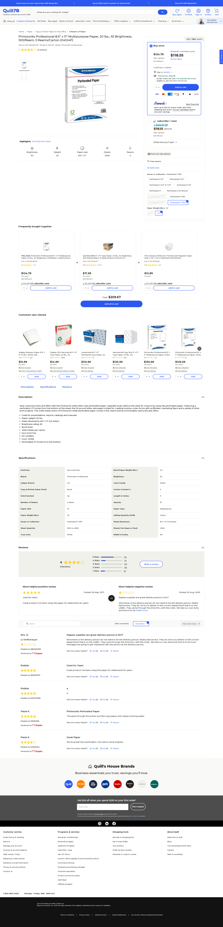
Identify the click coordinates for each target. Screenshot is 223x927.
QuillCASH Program (66, 846)
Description (27, 387)
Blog (169, 841)
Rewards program (65, 841)
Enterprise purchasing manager (71, 867)
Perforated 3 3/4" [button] (156, 202)
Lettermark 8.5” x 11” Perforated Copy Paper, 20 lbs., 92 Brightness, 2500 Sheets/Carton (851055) (93, 353)
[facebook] (114, 824)
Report (116, 651)
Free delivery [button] (88, 371)
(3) (125, 557)
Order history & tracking (13, 837)
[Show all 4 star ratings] (112, 560)
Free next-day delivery (160, 154)
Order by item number (122, 850)
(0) (125, 564)
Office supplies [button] (121, 21)
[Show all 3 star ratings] (111, 564)
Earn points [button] (194, 39)
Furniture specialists (66, 871)
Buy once (158, 45)
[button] (162, 12)
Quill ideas (62, 880)
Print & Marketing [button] (101, 21)
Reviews (67, 387)
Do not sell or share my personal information (147, 915)
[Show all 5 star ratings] (111, 557)
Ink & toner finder (120, 841)
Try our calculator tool (183, 110)
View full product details (41, 141)
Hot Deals (41, 21)
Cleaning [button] (162, 21)
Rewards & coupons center (124, 854)
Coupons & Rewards (26, 21)
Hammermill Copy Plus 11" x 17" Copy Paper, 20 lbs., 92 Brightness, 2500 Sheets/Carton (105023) (125, 353)
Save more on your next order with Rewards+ (37, 3)
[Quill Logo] (11, 10)
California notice (101, 915)
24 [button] (150, 213)
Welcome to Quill (174, 837)
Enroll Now (176, 59)
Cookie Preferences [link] (119, 915)
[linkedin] (107, 824)
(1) (125, 560)
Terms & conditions (67, 915)
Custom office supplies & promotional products (78, 858)
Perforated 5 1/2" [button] (177, 179)
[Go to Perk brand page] (105, 784)
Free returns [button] (155, 161)
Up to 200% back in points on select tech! (111, 3)
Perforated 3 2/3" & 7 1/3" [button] (160, 185)
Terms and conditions (98, 814)
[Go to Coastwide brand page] (81, 784)
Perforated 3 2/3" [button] (156, 197)
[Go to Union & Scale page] (142, 784)
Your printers (118, 846)
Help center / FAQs (11, 854)
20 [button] (158, 213)
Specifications (48, 387)
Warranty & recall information (15, 863)
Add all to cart (111, 304)
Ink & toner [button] (176, 21)
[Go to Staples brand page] (118, 784)
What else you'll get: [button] (164, 142)
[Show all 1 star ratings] (111, 571)
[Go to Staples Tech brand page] (130, 784)
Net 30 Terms (64, 854)
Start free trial (192, 104)
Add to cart (180, 87)
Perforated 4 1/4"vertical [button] (177, 191)
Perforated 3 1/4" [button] (184, 185)
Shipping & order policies (14, 858)
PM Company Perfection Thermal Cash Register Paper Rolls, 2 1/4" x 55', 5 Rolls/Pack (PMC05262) (168, 257)
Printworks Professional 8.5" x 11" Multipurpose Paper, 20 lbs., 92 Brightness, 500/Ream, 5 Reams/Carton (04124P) (46, 257)
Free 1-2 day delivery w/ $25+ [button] (31, 371)
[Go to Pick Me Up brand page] (93, 784)
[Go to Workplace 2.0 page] (154, 784)
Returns (6, 841)
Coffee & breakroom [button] (143, 21)
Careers (170, 850)
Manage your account (12, 846)
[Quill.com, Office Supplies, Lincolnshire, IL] (28, 904)
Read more (142, 610)
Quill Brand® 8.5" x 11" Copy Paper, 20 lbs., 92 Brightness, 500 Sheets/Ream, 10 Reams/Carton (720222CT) (107, 257)
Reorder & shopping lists (123, 837)
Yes (93, 651)
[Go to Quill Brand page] (68, 784)
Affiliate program (65, 884)
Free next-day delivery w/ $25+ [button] (64, 371)
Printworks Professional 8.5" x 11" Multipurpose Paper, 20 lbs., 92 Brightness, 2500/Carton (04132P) (157, 353)
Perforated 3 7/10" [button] (178, 202)
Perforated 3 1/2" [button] (156, 179)
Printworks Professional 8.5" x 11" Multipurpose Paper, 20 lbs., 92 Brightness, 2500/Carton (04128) (188, 353)
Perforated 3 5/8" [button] (177, 197)
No (104, 651)
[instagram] (100, 824)
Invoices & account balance (15, 850)
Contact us (8, 871)
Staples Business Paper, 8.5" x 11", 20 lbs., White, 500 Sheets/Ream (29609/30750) (32, 353)
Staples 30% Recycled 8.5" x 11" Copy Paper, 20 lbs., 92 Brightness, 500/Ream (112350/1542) (63, 353)
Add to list (154, 168)
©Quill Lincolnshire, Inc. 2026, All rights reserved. (54, 905)
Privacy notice (84, 915)
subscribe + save (83, 21)
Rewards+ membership (68, 837)
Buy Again (53, 21)
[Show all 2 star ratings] (111, 567)
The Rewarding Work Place (179, 846)
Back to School (66, 21)
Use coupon (138, 807)
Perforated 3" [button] (155, 191)
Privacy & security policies (14, 867)
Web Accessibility (175, 854)
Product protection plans (69, 876)
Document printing (66, 863)
